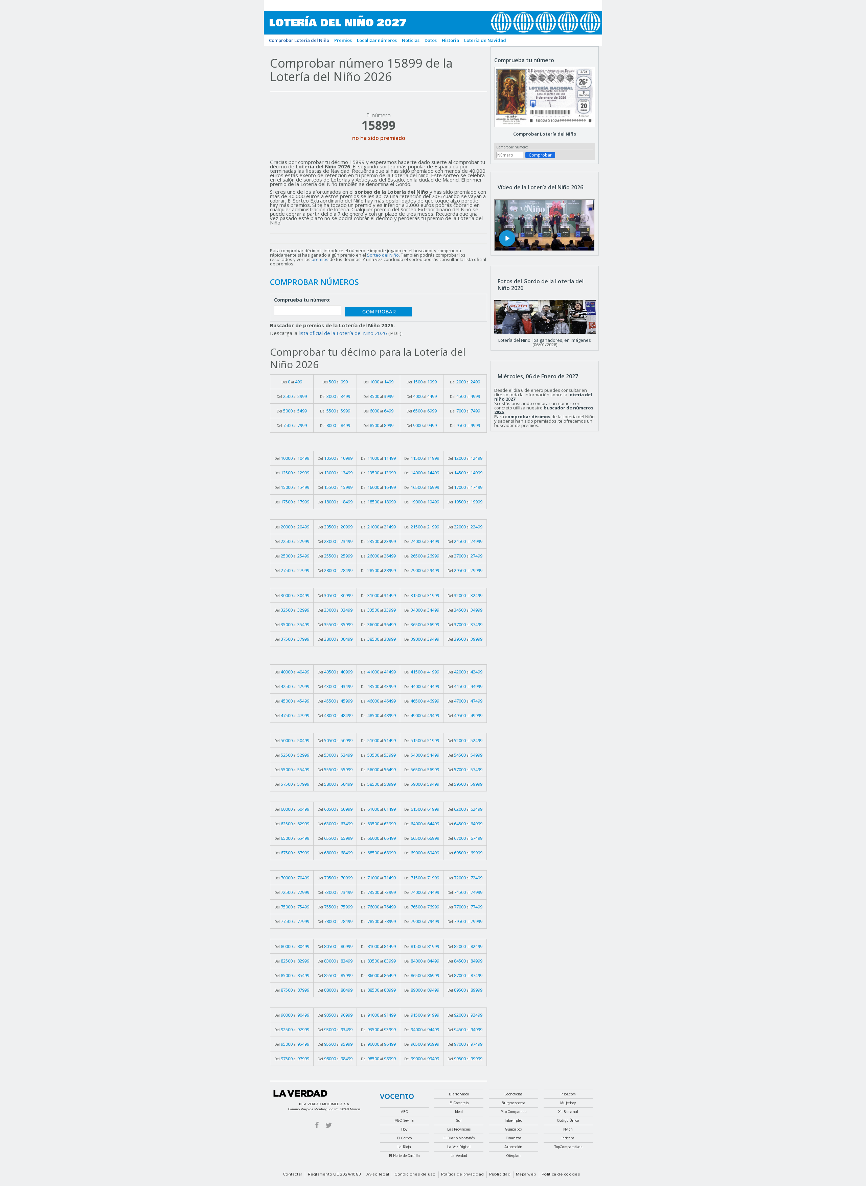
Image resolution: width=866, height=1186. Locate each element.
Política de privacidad (462, 1174)
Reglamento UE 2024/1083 (334, 1174)
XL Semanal (568, 1112)
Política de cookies (561, 1174)
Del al (291, 382)
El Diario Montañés (459, 1138)
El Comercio (459, 1103)
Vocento (397, 1096)
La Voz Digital (459, 1147)
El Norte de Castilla (404, 1156)
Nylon (568, 1129)
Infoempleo (513, 1120)
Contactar (292, 1174)
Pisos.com (568, 1094)
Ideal (459, 1112)
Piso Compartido (514, 1112)
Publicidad (499, 1174)
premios (320, 259)
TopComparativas (568, 1147)
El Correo (404, 1138)
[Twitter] (329, 1124)
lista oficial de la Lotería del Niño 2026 (343, 333)
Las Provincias (459, 1129)
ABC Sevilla (404, 1120)
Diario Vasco (459, 1094)
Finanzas (513, 1138)
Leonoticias (513, 1094)
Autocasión (513, 1147)
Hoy (404, 1129)
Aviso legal (377, 1174)
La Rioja (404, 1147)
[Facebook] (317, 1124)
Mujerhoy (568, 1103)
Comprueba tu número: (302, 300)
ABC (404, 1112)
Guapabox (513, 1129)
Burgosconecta (513, 1103)
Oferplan (513, 1156)
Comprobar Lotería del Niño (544, 134)
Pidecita (568, 1138)
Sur (459, 1120)
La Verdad (300, 1093)
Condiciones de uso (414, 1174)
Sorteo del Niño (383, 255)
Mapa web (526, 1174)
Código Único (568, 1120)
